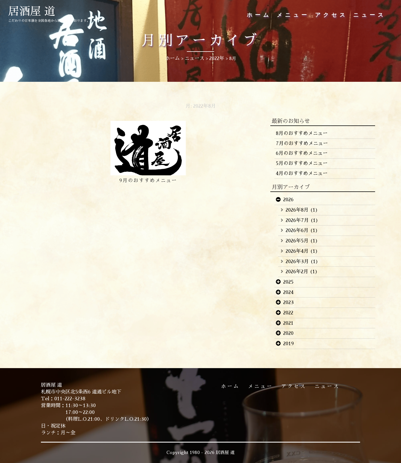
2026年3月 (297, 261)
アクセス (331, 15)
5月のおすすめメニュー (302, 163)
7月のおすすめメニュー (302, 143)
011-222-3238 (69, 398)
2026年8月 (297, 210)
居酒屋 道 (31, 11)
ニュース (369, 15)
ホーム (259, 15)
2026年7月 (297, 220)
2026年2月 (297, 271)
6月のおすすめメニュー (302, 153)
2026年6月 (297, 230)
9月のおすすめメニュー (148, 180)
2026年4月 (297, 251)
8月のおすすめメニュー (302, 133)
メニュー (293, 15)
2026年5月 (297, 240)
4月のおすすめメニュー (302, 173)
